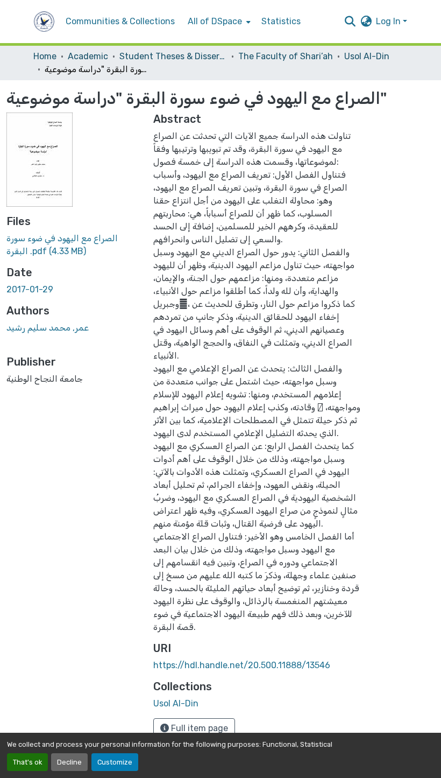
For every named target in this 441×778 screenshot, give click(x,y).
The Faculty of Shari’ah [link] (285, 56)
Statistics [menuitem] (281, 21)
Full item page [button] (198, 728)
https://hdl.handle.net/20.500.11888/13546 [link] (241, 665)
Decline (69, 762)
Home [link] (44, 56)
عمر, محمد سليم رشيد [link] (47, 328)
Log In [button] (389, 21)
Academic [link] (88, 56)
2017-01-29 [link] (29, 289)
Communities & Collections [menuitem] (120, 21)
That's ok (27, 762)
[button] (44, 21)
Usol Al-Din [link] (366, 56)
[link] (73, 245)
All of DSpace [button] (215, 21)
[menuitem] (218, 21)
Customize (114, 762)
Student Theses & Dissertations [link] (173, 56)
